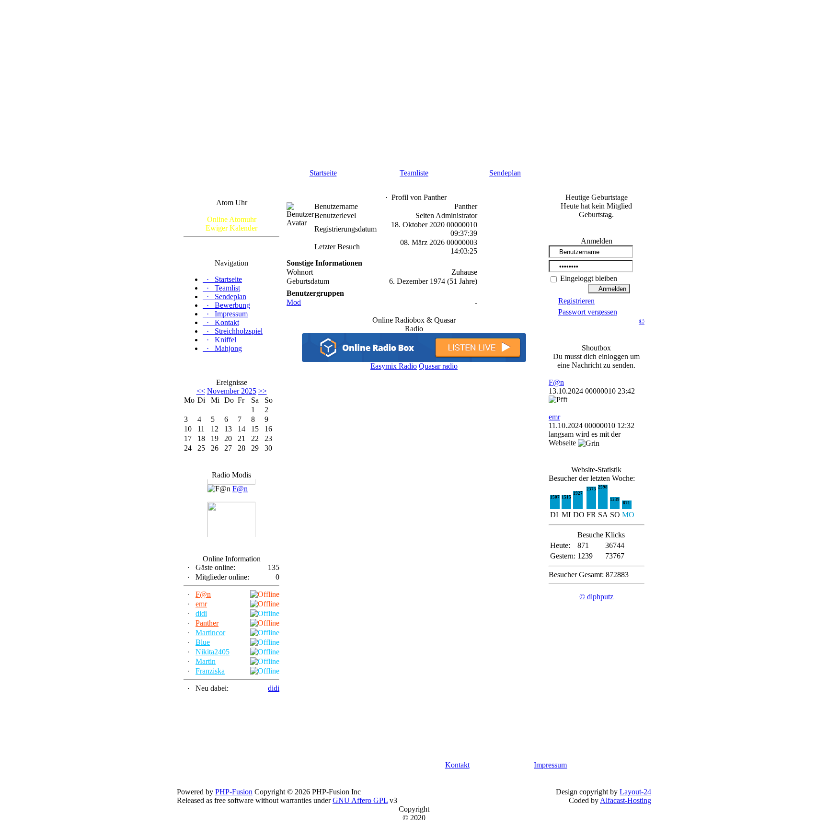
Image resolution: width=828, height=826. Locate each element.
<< (200, 391)
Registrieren (576, 301)
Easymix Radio (393, 366)
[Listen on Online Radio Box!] (414, 359)
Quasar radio (438, 366)
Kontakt (457, 765)
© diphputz (596, 597)
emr (201, 604)
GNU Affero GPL (360, 800)
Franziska (210, 671)
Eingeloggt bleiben (587, 278)
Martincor (210, 632)
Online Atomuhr (231, 219)
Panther (207, 623)
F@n (240, 487)
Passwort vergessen (587, 312)
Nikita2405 (213, 652)
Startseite (323, 173)
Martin (206, 661)
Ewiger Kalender (231, 228)
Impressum (550, 765)
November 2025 (231, 391)
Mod (294, 302)
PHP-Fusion (234, 792)
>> (262, 391)
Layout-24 (635, 792)
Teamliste (414, 173)
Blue (203, 642)
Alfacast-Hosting (625, 800)
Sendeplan (505, 173)
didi (201, 613)
